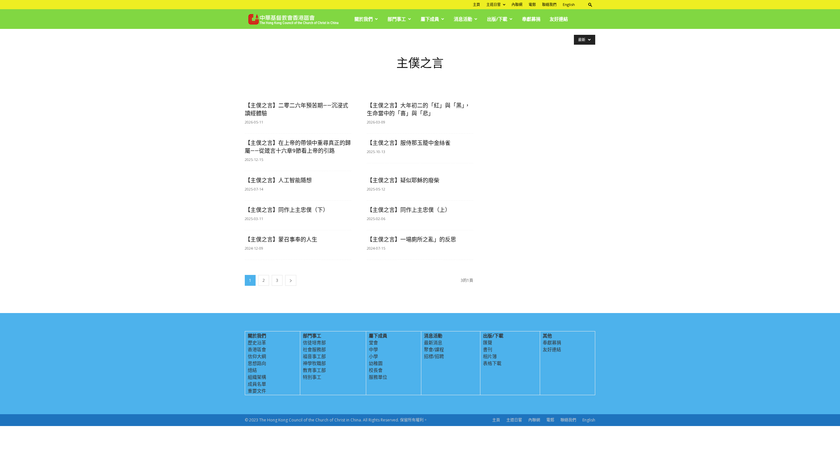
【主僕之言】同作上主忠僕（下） (286, 210)
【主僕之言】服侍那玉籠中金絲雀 (409, 143)
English (569, 4)
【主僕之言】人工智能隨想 (278, 180)
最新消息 (433, 342)
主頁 (476, 4)
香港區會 (257, 349)
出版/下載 (497, 19)
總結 (252, 370)
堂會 (373, 342)
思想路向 (257, 363)
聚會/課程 (434, 349)
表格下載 (492, 363)
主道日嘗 (493, 4)
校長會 (376, 370)
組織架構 (257, 377)
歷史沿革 (257, 342)
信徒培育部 (314, 342)
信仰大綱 (257, 356)
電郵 (532, 4)
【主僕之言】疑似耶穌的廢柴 (403, 180)
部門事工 (397, 19)
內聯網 (517, 4)
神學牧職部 (314, 363)
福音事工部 (314, 356)
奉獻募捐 (531, 19)
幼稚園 (376, 363)
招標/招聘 (434, 356)
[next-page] (290, 280)
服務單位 (378, 377)
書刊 (487, 349)
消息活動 (463, 19)
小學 (373, 356)
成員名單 (257, 384)
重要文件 (257, 391)
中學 (373, 349)
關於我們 (363, 19)
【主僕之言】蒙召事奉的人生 (281, 239)
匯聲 (487, 342)
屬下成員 (430, 19)
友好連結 (559, 19)
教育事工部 (314, 370)
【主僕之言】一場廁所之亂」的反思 (411, 239)
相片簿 (490, 356)
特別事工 (312, 377)
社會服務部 (314, 349)
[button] (590, 4)
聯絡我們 (549, 4)
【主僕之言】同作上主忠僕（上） (409, 210)
